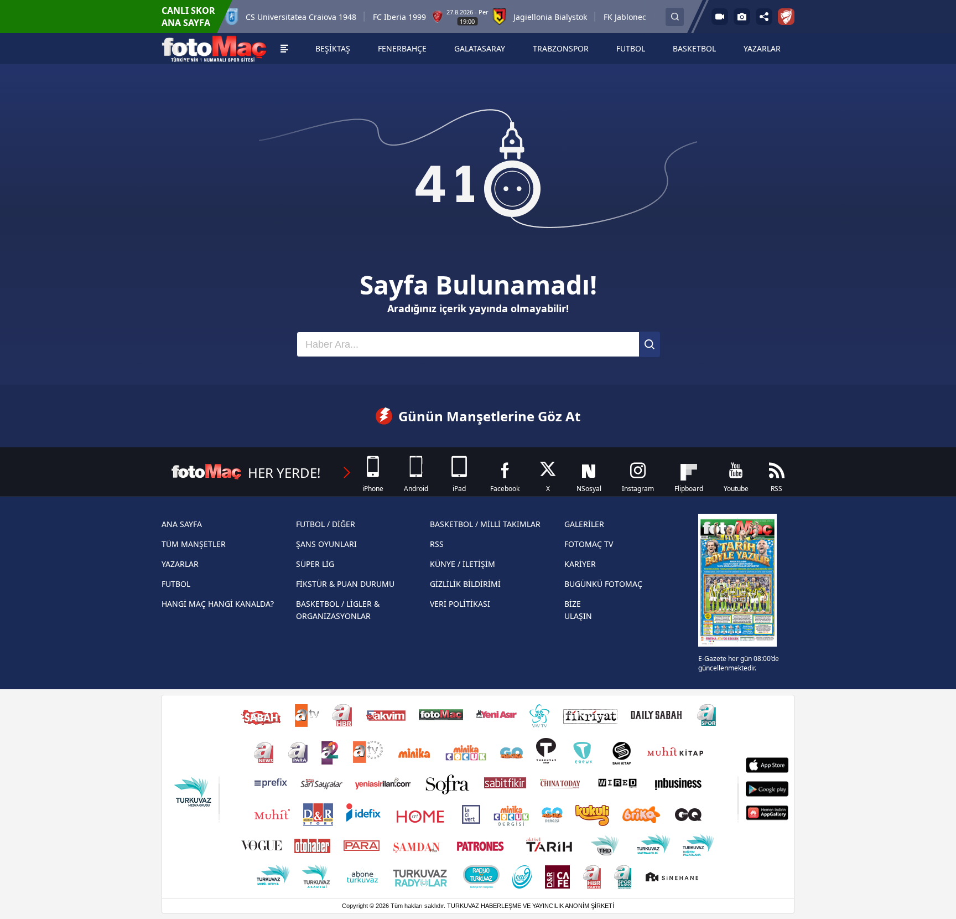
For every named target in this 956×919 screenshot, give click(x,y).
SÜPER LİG (315, 564)
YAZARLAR (180, 564)
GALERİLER (584, 524)
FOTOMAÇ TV (588, 544)
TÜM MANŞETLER (194, 544)
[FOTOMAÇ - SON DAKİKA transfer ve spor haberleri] (214, 48)
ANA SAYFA (182, 524)
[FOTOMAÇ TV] (719, 16)
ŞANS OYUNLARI (326, 544)
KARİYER (580, 564)
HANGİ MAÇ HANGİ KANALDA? (218, 603)
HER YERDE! (284, 472)
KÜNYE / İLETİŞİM (462, 564)
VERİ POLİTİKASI (460, 603)
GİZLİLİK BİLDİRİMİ (465, 584)
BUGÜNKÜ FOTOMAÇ (603, 584)
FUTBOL (176, 584)
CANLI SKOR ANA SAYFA (188, 16)
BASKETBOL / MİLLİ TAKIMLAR (485, 524)
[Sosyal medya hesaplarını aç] (764, 16)
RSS (437, 544)
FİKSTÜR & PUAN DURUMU (345, 584)
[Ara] (649, 344)
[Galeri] (742, 16)
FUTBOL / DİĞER (325, 524)
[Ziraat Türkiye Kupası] (786, 16)
